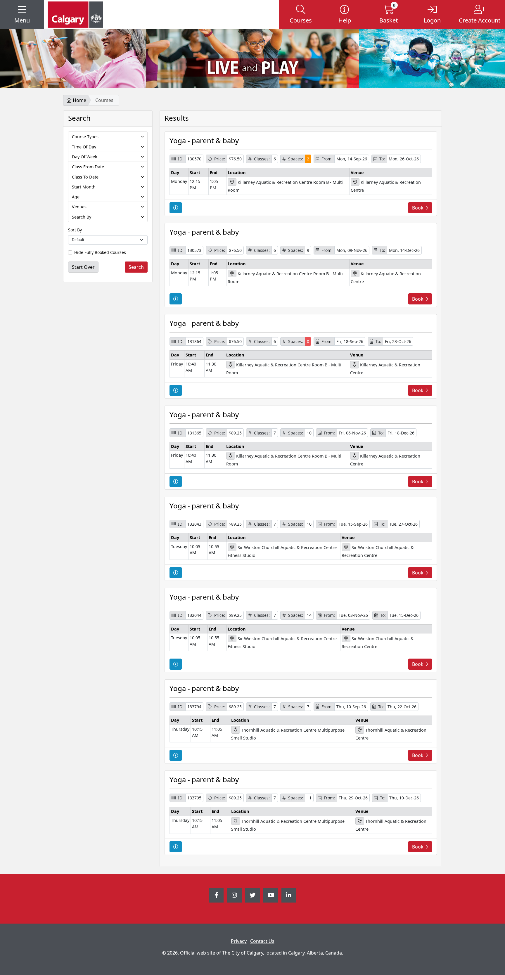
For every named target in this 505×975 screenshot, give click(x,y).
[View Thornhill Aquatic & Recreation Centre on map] (359, 730)
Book (417, 208)
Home (79, 100)
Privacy (239, 941)
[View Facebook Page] (216, 895)
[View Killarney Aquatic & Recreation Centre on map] (355, 182)
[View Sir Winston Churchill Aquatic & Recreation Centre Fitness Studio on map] (232, 547)
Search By (81, 217)
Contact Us (262, 941)
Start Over (83, 267)
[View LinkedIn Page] (288, 895)
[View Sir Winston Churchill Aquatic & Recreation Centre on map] (346, 547)
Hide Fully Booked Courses (100, 252)
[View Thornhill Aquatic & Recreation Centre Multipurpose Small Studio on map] (235, 730)
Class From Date (88, 166)
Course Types (85, 136)
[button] (22, 14)
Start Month (84, 187)
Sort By (75, 230)
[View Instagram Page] (234, 895)
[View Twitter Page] (252, 895)
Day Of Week (84, 157)
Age (75, 197)
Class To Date (85, 177)
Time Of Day (84, 147)
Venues (79, 206)
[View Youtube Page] (270, 895)
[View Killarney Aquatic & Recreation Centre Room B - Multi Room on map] (232, 182)
